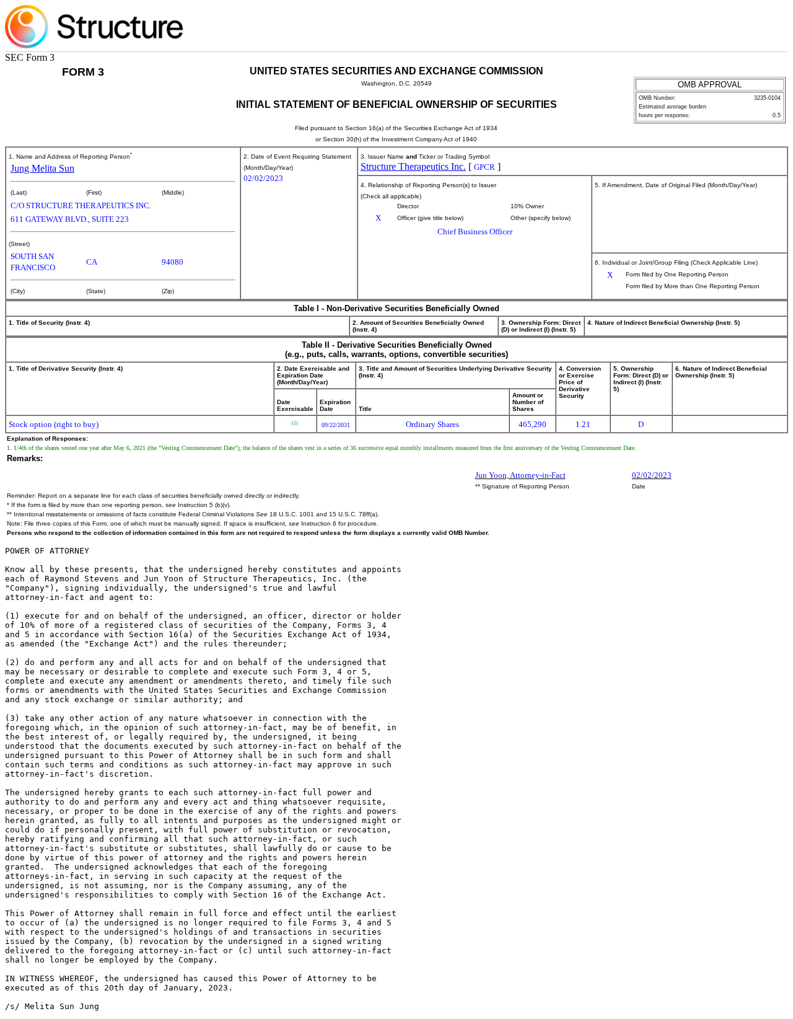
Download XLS (769, 28)
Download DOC (731, 28)
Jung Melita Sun (42, 168)
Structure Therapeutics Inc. (413, 166)
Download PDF (750, 28)
